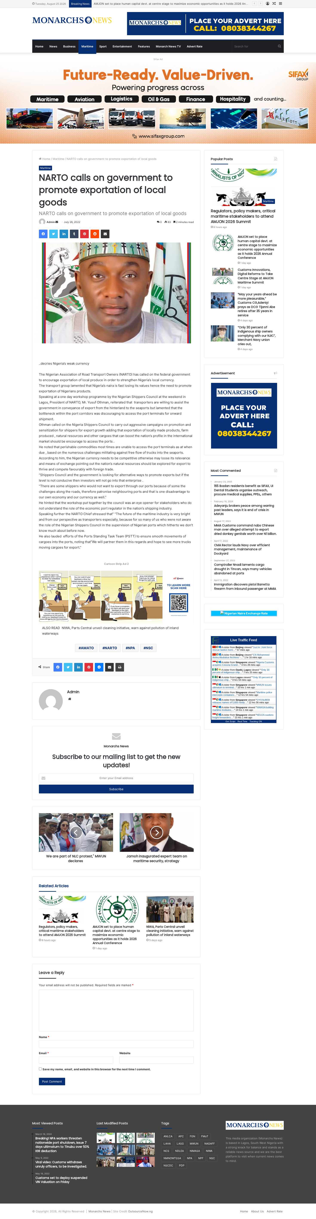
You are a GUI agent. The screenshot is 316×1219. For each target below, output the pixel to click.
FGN (192, 1136)
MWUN (194, 1143)
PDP (181, 1165)
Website (124, 1053)
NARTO (111, 648)
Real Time (242, 721)
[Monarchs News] (72, 20)
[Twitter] (53, 234)
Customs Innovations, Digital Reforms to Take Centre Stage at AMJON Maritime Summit (255, 276)
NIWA (209, 1150)
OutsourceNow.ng (140, 1211)
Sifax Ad (158, 59)
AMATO (87, 648)
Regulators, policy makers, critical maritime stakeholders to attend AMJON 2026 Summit (62, 931)
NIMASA (195, 1150)
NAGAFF (209, 1143)
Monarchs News (99, 1211)
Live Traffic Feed (243, 640)
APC (181, 1136)
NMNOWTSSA (172, 1158)
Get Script (230, 721)
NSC (149, 648)
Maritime (87, 46)
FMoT (204, 1136)
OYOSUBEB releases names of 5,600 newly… (241, 701)
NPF (200, 1158)
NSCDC (168, 1165)
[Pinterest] (84, 234)
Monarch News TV (168, 46)
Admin (51, 222)
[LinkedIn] (64, 234)
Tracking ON (256, 721)
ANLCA (168, 1136)
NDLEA (179, 1150)
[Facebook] (43, 234)
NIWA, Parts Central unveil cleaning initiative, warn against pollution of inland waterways (170, 931)
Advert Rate (194, 46)
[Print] (119, 667)
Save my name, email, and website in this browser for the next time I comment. (97, 1069)
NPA (131, 648)
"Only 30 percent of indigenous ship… (240, 671)
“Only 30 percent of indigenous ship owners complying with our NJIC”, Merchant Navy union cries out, (257, 335)
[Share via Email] (105, 234)
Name (44, 1037)
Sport (103, 46)
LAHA (167, 1143)
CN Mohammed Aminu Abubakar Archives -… (240, 656)
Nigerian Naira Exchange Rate (246, 613)
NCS (166, 1150)
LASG (180, 1143)
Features (144, 46)
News (53, 46)
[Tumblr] (74, 234)
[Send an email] (56, 222)
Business (69, 46)
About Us (257, 1211)
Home (39, 46)
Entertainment (122, 46)
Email (44, 1053)
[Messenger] (99, 667)
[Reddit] (95, 234)
